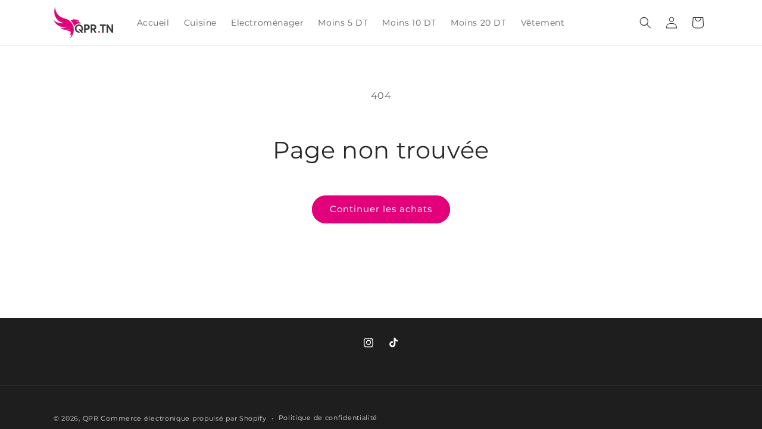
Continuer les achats (381, 208)
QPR (91, 418)
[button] (645, 23)
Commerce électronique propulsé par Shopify (183, 418)
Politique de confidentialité (328, 418)
